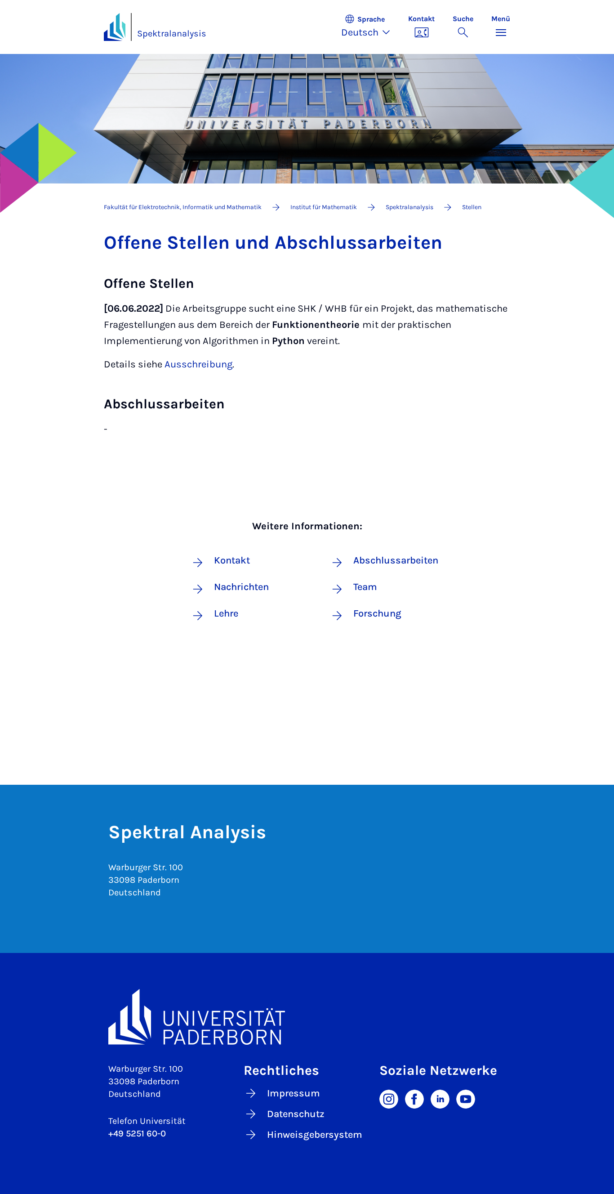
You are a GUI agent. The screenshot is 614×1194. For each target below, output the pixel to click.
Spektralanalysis (171, 33)
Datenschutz (296, 1114)
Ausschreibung (198, 364)
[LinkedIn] (440, 1098)
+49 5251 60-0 (137, 1133)
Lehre (226, 613)
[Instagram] (388, 1098)
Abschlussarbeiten (388, 560)
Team (365, 587)
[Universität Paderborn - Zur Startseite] (114, 27)
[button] (370, 26)
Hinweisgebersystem (314, 1134)
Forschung (377, 613)
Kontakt (232, 560)
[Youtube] (465, 1098)
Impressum (293, 1093)
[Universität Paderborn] (307, 1016)
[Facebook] (414, 1098)
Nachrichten (241, 587)
